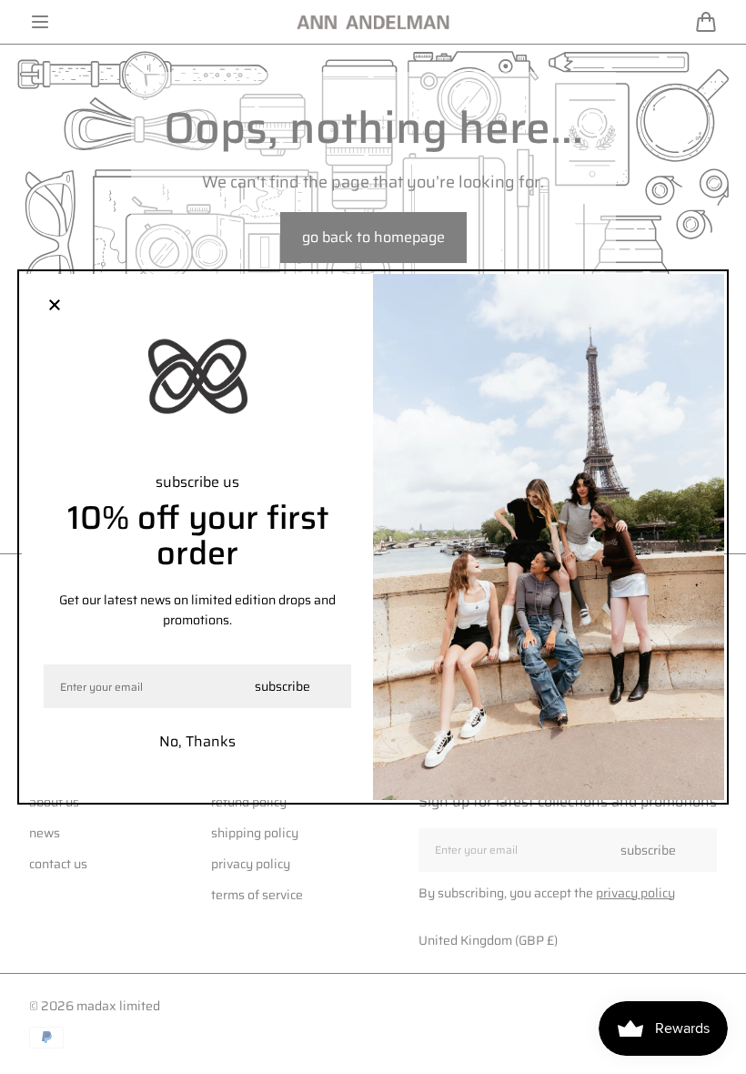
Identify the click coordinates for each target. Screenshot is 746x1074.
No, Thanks (197, 741)
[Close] (54, 307)
